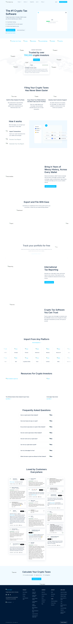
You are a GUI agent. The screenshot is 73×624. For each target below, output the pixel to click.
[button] (19, 2)
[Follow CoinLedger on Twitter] (10, 594)
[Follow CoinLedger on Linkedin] (8, 594)
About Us (43, 592)
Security (52, 596)
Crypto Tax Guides (64, 592)
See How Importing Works (50, 186)
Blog (42, 603)
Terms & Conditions (54, 601)
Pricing (24, 596)
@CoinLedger (12, 481)
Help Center (53, 594)
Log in (56, 1)
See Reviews (36, 59)
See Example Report (21, 30)
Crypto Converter (35, 613)
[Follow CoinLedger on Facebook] (6, 594)
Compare (43, 601)
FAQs (52, 592)
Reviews (24, 594)
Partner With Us (44, 594)
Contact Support (63, 622)
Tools (61, 601)
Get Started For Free (63, 1)
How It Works (25, 592)
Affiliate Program (63, 596)
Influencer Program (64, 594)
